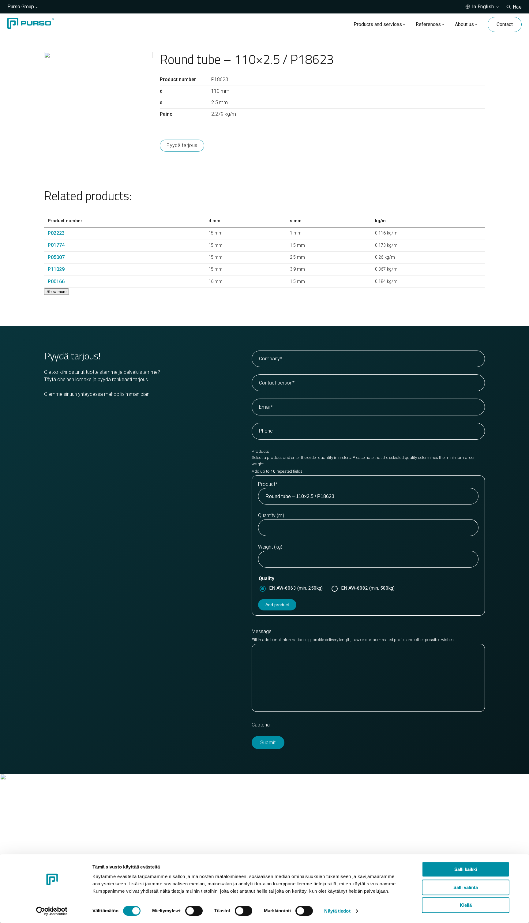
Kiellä (466, 905)
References (428, 24)
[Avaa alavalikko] (404, 24)
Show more (56, 291)
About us (464, 24)
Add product (277, 604)
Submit (268, 742)
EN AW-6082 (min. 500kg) (368, 588)
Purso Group (20, 6)
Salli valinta (465, 887)
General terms (288, 838)
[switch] (194, 911)
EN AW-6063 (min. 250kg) (296, 588)
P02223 (56, 233)
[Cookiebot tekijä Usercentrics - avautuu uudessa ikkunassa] (52, 911)
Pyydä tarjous (182, 145)
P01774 (56, 245)
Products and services (378, 24)
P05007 (56, 257)
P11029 (56, 269)
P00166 (56, 281)
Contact (505, 24)
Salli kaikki (465, 869)
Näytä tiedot (337, 911)
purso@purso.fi (289, 816)
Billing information (291, 831)
